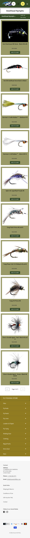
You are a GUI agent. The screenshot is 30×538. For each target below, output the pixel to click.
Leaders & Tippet (8, 423)
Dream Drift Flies (17, 532)
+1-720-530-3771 (11, 476)
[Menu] (27, 4)
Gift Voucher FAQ (8, 497)
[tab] (15, 403)
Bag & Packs (7, 444)
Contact (5, 502)
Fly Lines (6, 418)
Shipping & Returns (8, 489)
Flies (4, 403)
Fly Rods (5, 408)
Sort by (23, 15)
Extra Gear (6, 449)
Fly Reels (6, 413)
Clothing (5, 439)
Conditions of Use (8, 493)
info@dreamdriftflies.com (14, 479)
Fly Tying (6, 429)
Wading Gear (7, 434)
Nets (4, 454)
